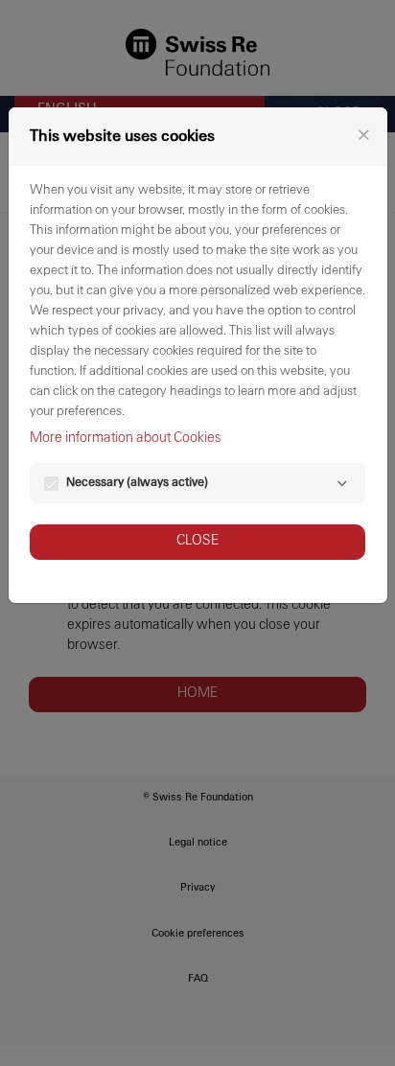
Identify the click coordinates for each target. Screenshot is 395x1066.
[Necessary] (342, 484)
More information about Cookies (125, 438)
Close (197, 541)
